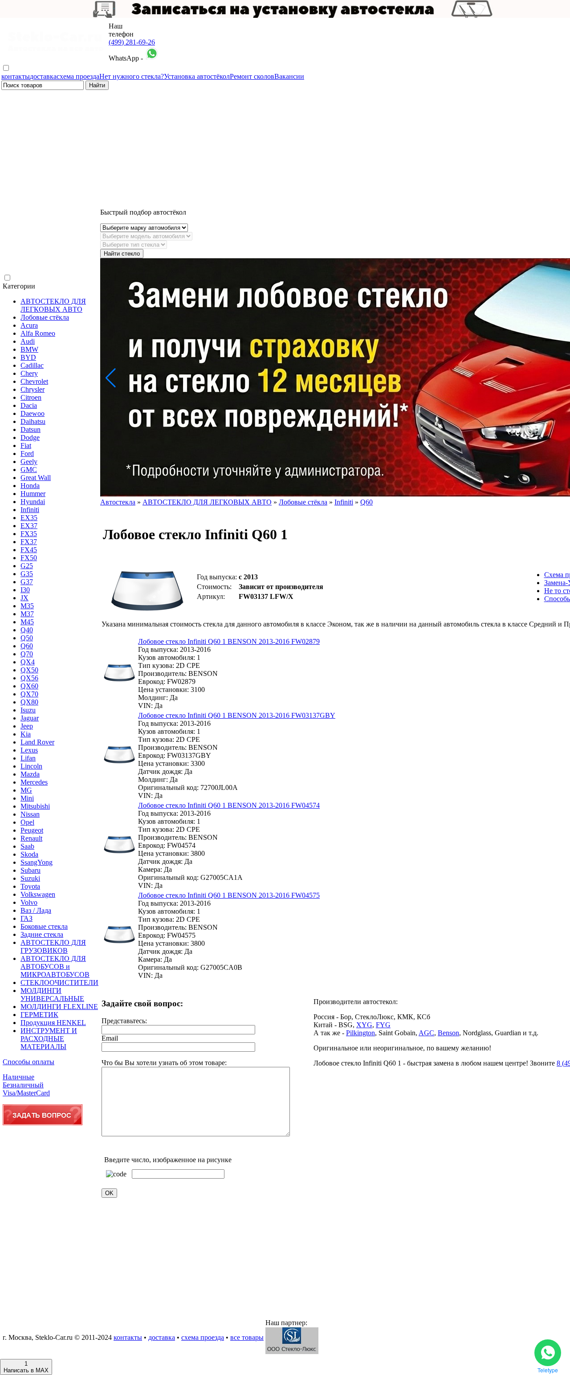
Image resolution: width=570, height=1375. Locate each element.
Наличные (18, 1077)
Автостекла (117, 502)
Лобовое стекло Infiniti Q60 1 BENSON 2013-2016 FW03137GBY (236, 715)
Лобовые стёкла (44, 317)
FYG (383, 1025)
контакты (15, 76)
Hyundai (32, 501)
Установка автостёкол (197, 76)
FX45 (28, 549)
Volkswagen (37, 894)
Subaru (30, 870)
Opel (27, 822)
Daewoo (32, 413)
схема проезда (78, 76)
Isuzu (28, 710)
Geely (28, 461)
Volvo (28, 902)
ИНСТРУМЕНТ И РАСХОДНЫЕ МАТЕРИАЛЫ (48, 1038)
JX (24, 598)
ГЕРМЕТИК (39, 1014)
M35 (27, 606)
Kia (25, 734)
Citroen (30, 397)
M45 (27, 622)
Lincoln (31, 766)
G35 (26, 574)
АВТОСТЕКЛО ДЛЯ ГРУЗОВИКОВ (53, 946)
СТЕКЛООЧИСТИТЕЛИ (59, 982)
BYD (28, 357)
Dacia (28, 405)
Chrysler (32, 389)
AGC (426, 1033)
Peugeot (31, 830)
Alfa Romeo (37, 333)
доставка (43, 76)
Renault (31, 838)
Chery (29, 373)
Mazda (30, 774)
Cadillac (32, 365)
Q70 (26, 654)
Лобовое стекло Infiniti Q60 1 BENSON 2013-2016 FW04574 (229, 805)
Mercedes (34, 782)
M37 (27, 614)
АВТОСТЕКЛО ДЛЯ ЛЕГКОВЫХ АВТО (53, 305)
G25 (26, 566)
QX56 (29, 678)
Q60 (26, 646)
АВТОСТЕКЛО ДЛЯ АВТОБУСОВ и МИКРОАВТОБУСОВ (55, 966)
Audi (27, 341)
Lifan (28, 758)
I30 (25, 590)
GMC (28, 469)
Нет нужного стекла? (131, 76)
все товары (247, 1337)
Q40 (26, 630)
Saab (27, 846)
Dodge (30, 437)
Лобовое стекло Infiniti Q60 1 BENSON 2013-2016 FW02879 (229, 641)
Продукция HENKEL (53, 1022)
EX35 (28, 517)
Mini (27, 798)
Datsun (30, 429)
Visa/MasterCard (26, 1093)
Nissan (30, 814)
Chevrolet (34, 381)
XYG (364, 1025)
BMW (29, 349)
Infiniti (29, 509)
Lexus (29, 750)
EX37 (28, 525)
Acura (29, 325)
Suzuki (30, 878)
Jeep (26, 726)
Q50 (26, 638)
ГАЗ (26, 918)
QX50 (29, 670)
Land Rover (37, 742)
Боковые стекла (44, 926)
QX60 (29, 686)
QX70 (29, 694)
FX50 (28, 557)
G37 (26, 582)
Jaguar (29, 718)
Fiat (25, 445)
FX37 (28, 541)
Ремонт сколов (252, 76)
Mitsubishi (35, 806)
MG (26, 790)
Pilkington (360, 1033)
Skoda (29, 854)
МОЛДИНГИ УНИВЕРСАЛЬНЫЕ (52, 994)
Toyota (30, 886)
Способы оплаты (28, 1062)
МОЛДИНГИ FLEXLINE (59, 1006)
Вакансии (289, 76)
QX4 (27, 662)
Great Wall (35, 477)
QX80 (29, 702)
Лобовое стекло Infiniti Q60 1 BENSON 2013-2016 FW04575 (229, 895)
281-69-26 (132, 42)
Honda (30, 485)
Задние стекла (41, 934)
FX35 (28, 533)
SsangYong (36, 862)
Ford (27, 453)
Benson (448, 1033)
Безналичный (23, 1085)
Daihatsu (32, 421)
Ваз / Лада (35, 910)
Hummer (32, 493)
